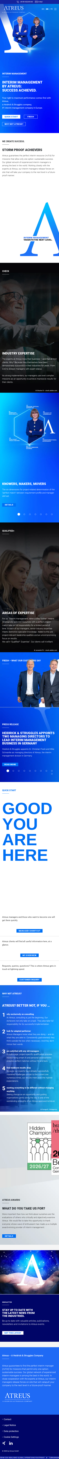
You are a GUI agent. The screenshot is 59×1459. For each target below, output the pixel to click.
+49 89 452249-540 (26, 2)
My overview (29, 955)
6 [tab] (46, 514)
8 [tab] (46, 770)
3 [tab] (30, 514)
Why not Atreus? (14, 124)
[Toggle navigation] (55, 9)
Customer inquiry (29, 980)
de (43, 9)
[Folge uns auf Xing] (4, 1443)
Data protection (11, 1431)
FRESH (30, 117)
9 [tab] (52, 770)
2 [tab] (24, 514)
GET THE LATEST (12, 1333)
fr (51, 9)
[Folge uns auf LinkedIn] (11, 1443)
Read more (10, 764)
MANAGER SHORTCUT (29, 931)
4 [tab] (35, 514)
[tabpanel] (29, 198)
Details (9, 505)
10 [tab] (52, 773)
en (47, 9)
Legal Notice (10, 1425)
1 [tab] (19, 514)
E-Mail (40, 2)
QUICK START (11, 117)
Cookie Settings (11, 1437)
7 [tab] (52, 514)
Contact (7, 1419)
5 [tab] (41, 514)
